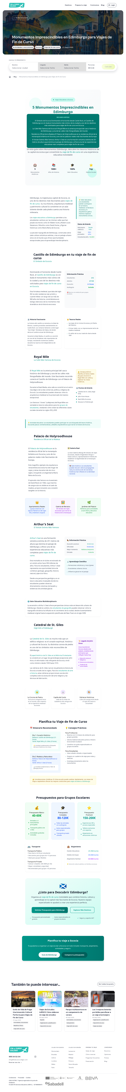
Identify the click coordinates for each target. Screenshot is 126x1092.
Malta (53, 1064)
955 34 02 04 (14, 1056)
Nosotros (107, 1051)
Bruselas (54, 1054)
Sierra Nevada (73, 1064)
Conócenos (94, 5)
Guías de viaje (90, 1051)
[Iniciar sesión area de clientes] (111, 5)
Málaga (71, 1058)
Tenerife (71, 1067)
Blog (102, 5)
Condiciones (12, 1077)
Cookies (28, 1077)
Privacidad (21, 1077)
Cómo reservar (90, 1054)
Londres (54, 1061)
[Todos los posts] (20, 18)
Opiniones (107, 1054)
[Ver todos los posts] (106, 984)
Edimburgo (63, 111)
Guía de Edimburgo (49, 955)
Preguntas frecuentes (93, 1058)
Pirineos (71, 1061)
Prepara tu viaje (81, 5)
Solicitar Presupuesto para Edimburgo (50, 910)
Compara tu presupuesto (74, 955)
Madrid (71, 1054)
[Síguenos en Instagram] (35, 1057)
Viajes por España (75, 1047)
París (53, 1067)
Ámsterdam (55, 1051)
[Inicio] (10, 77)
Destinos (68, 5)
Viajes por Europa (57, 1047)
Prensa (106, 1058)
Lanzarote (72, 1051)
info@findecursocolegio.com (18, 1060)
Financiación (90, 1061)
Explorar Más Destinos (82, 910)
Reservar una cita (15, 1062)
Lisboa (53, 1058)
